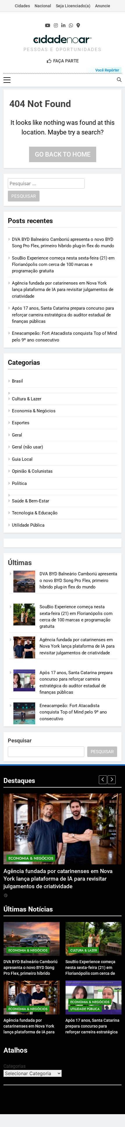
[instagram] (56, 25)
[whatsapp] (71, 25)
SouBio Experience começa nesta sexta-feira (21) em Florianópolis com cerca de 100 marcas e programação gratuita (63, 264)
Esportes (20, 422)
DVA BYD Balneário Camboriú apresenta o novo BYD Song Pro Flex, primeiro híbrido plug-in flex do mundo (78, 580)
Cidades (22, 5)
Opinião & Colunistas (32, 471)
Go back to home (62, 154)
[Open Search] (119, 79)
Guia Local (22, 459)
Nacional (43, 5)
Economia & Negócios (34, 410)
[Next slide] (112, 779)
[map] (78, 25)
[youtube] (47, 25)
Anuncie (102, 5)
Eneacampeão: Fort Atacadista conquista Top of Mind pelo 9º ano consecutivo (73, 712)
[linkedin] (63, 25)
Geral (17, 435)
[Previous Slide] (103, 779)
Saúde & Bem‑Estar (30, 501)
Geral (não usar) (27, 447)
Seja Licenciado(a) (73, 5)
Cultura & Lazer (26, 399)
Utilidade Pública (28, 525)
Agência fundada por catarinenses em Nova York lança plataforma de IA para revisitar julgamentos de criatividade (62, 290)
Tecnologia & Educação (35, 513)
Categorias (14, 1066)
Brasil (17, 381)
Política (19, 483)
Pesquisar (20, 740)
